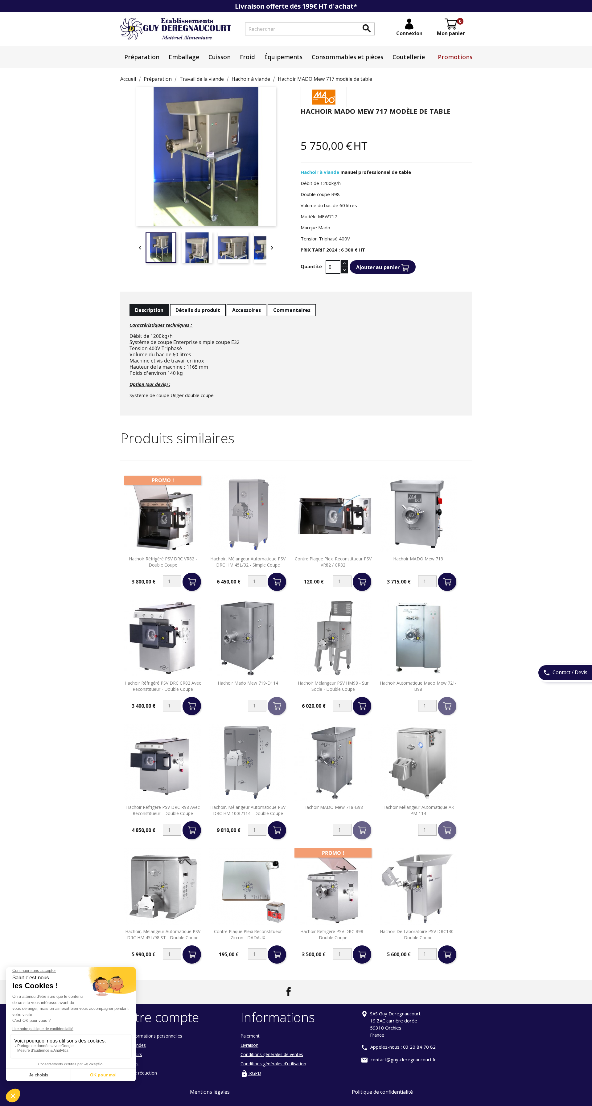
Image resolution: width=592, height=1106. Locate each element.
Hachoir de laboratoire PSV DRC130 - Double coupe (418, 934)
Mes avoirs (131, 1054)
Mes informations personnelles (151, 1036)
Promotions (455, 57)
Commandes (133, 1045)
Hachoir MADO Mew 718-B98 (333, 807)
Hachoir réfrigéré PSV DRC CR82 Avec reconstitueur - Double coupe (163, 686)
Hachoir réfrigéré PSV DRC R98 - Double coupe (333, 934)
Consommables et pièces (347, 57)
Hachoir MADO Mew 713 (418, 559)
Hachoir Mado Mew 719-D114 (248, 683)
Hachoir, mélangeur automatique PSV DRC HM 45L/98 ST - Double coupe (162, 934)
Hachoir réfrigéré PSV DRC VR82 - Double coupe (163, 562)
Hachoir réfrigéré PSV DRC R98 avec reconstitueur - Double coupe (163, 810)
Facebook (288, 991)
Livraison (249, 1045)
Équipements (283, 57)
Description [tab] (149, 310)
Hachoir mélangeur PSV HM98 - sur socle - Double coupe (333, 686)
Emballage (184, 57)
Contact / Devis (565, 672)
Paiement (250, 1036)
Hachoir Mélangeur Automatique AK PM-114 (418, 810)
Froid (247, 57)
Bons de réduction (138, 1073)
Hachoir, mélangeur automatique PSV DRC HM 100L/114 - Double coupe (248, 810)
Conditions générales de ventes (271, 1054)
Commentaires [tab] (291, 310)
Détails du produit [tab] (197, 310)
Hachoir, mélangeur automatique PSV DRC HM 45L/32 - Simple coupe (248, 562)
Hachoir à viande (320, 172)
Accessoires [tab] (246, 310)
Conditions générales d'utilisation (273, 1064)
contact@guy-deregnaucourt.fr (403, 1059)
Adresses (129, 1064)
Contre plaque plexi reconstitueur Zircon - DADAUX (248, 934)
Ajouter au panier (378, 267)
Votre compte (159, 1017)
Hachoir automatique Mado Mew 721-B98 (418, 686)
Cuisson (219, 57)
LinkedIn (303, 991)
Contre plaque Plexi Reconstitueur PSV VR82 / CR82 (333, 562)
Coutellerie (409, 57)
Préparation (141, 57)
